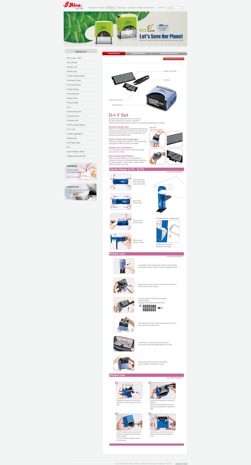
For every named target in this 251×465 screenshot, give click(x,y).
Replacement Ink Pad (76, 156)
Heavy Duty (72, 98)
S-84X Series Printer (76, 76)
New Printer (72, 62)
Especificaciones (138, 53)
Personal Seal (73, 116)
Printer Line (72, 71)
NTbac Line (72, 67)
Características (114, 53)
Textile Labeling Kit (75, 134)
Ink (68, 147)
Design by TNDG (181, 464)
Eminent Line (72, 120)
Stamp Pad (72, 138)
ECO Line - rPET (74, 58)
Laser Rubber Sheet (75, 151)
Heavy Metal (72, 102)
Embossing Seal (74, 111)
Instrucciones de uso (169, 53)
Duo (69, 107)
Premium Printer (74, 80)
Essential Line (73, 94)
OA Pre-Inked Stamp (76, 125)
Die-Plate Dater (73, 143)
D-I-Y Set (71, 129)
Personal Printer (74, 85)
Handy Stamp (73, 89)
